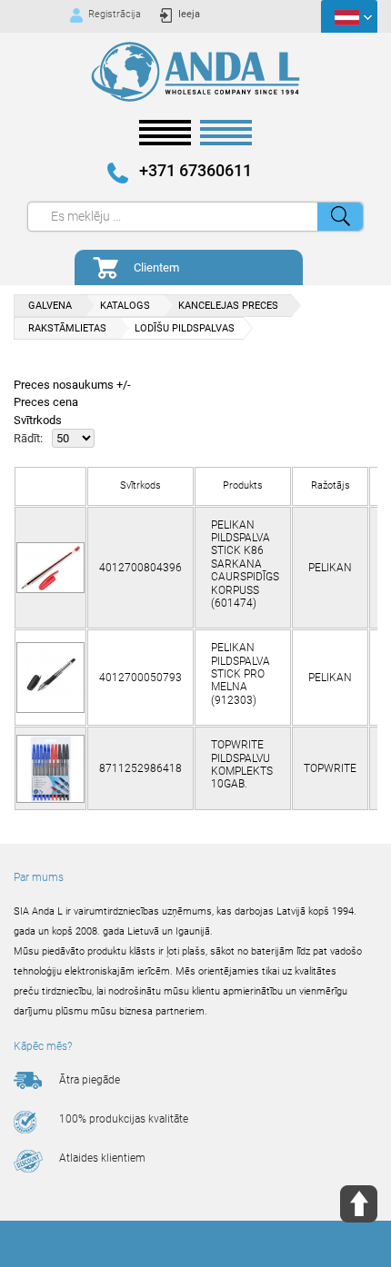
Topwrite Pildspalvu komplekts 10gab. (242, 764)
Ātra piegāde (89, 1080)
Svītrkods (38, 420)
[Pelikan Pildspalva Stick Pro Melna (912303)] (50, 677)
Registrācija (114, 14)
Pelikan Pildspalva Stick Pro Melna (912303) (240, 674)
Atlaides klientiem (102, 1158)
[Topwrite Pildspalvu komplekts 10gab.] (50, 769)
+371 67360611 (195, 171)
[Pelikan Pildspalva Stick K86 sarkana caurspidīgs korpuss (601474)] (50, 568)
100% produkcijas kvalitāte (123, 1119)
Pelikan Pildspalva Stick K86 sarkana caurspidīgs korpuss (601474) (245, 564)
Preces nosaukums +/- (72, 384)
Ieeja (189, 14)
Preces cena (46, 402)
